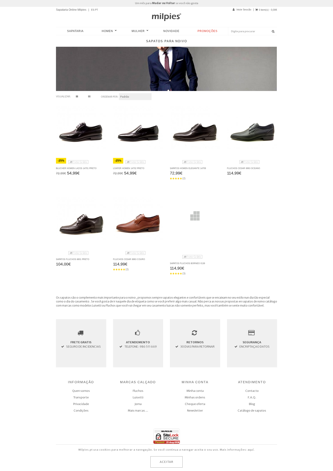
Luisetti (138, 397)
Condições (81, 410)
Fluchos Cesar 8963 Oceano (243, 168)
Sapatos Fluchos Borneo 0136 (187, 263)
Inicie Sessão (243, 9)
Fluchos (138, 391)
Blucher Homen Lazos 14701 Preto (76, 168)
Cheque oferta (195, 404)
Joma (138, 404)
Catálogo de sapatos (252, 410)
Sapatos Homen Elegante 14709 (188, 168)
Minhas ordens (195, 397)
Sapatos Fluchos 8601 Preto (72, 259)
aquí (251, 449)
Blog (252, 404)
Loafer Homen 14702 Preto (128, 168)
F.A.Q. (252, 397)
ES (92, 9)
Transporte (81, 397)
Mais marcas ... (138, 410)
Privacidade (81, 404)
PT (96, 9)
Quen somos (81, 391)
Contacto (252, 391)
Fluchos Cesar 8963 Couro (129, 259)
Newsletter (195, 410)
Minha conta (195, 391)
